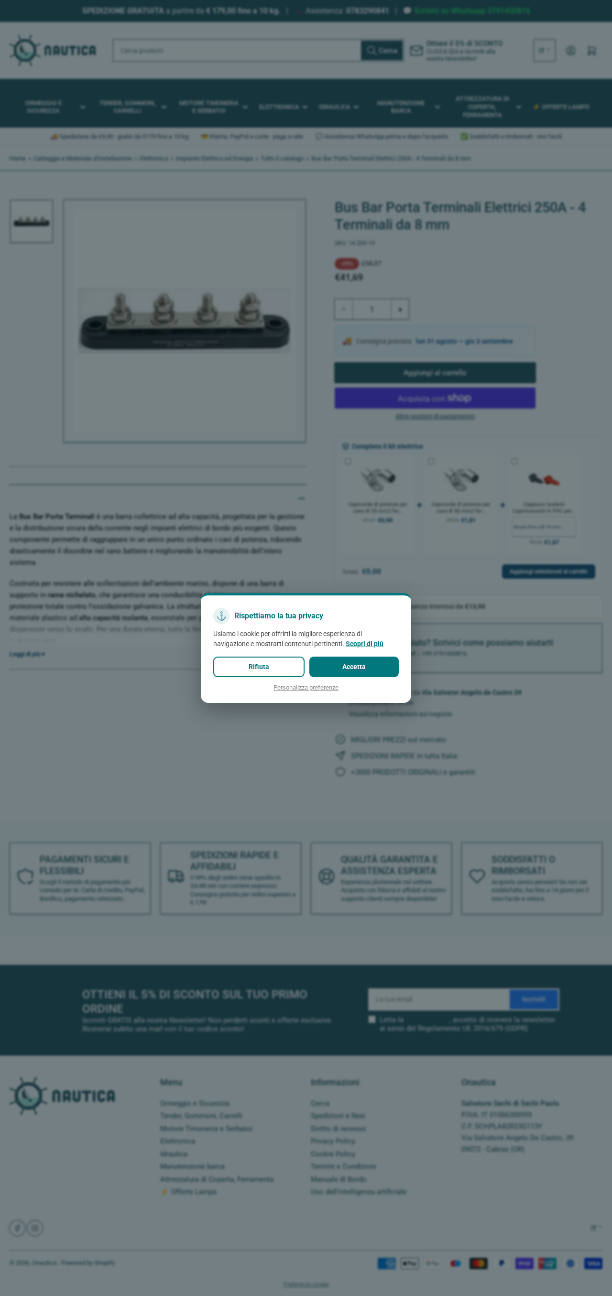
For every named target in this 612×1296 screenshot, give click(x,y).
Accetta (354, 666)
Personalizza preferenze (306, 687)
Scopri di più (364, 644)
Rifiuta (259, 666)
